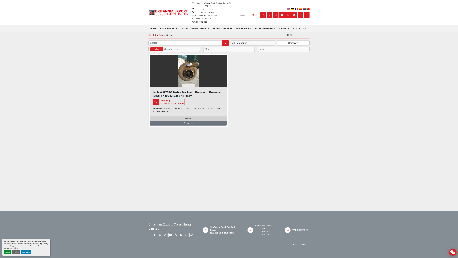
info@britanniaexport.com (209, 9)
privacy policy (13, 248)
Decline (16, 252)
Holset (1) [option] (156, 49)
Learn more (26, 252)
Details (188, 119)
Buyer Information (265, 29)
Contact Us (299, 29)
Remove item (152, 49)
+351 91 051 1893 (207, 12)
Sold (185, 29)
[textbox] (172, 49)
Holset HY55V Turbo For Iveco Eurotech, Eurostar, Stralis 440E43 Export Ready (187, 94)
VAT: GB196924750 (199, 22)
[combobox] (253, 43)
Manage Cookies (300, 245)
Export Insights (200, 29)
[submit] (253, 15)
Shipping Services (222, 29)
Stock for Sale (168, 29)
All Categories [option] (239, 43)
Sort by (292, 43)
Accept (7, 252)
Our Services (243, 29)
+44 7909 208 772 (207, 19)
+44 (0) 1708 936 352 (208, 15)
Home (153, 29)
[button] (169, 28)
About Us (284, 29)
